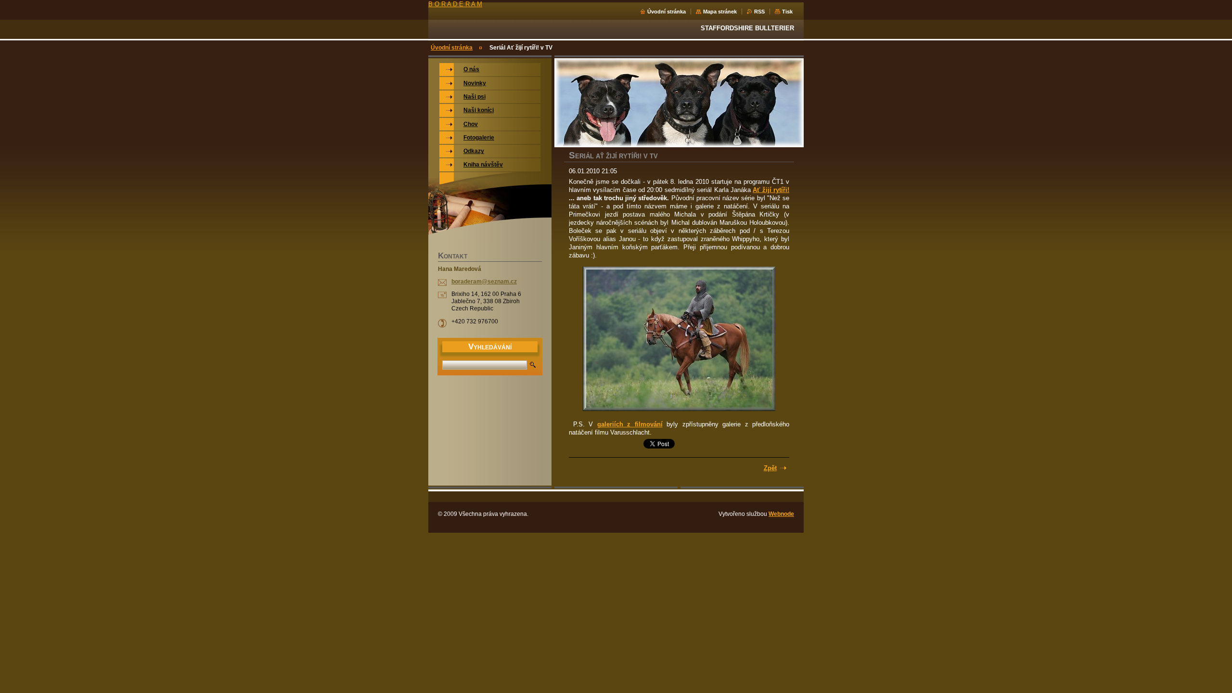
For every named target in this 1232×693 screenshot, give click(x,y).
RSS (759, 11)
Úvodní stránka (666, 11)
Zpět (770, 468)
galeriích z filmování (630, 424)
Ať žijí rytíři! (771, 189)
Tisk (787, 11)
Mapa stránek (720, 11)
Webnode (781, 514)
